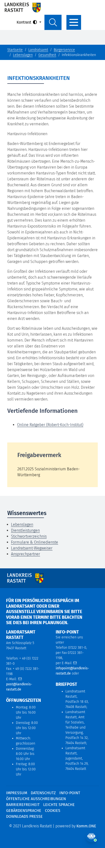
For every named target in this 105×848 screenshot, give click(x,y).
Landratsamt (38, 50)
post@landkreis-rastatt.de (19, 686)
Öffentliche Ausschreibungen (36, 798)
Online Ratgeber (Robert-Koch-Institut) (50, 424)
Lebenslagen (23, 55)
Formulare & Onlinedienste (34, 542)
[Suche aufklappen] (53, 22)
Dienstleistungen (25, 530)
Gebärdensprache (23, 810)
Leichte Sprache (59, 804)
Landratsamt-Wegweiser (31, 548)
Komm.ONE (86, 826)
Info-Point (69, 793)
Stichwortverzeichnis (29, 536)
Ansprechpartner (25, 554)
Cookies (52, 810)
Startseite (15, 50)
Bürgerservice (64, 50)
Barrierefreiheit (23, 804)
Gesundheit (47, 55)
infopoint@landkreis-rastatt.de (72, 671)
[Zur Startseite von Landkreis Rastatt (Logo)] (23, 7)
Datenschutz (43, 793)
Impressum (16, 793)
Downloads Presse (24, 816)
